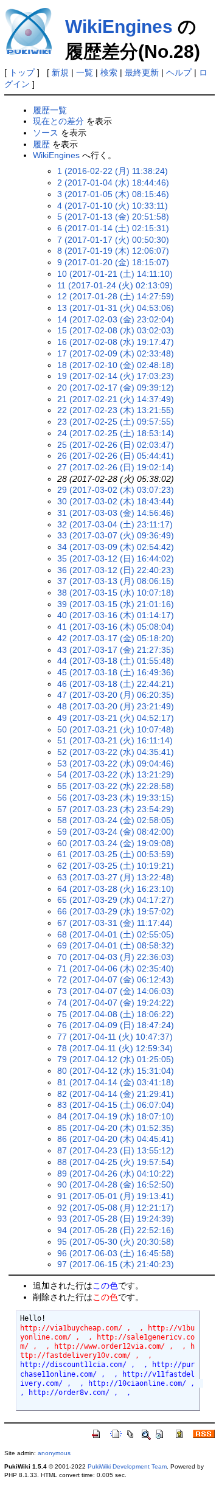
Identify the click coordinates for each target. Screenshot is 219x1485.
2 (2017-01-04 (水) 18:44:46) (113, 182)
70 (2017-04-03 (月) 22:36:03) (115, 957)
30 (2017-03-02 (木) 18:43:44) (115, 501)
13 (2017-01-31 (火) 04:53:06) (115, 308)
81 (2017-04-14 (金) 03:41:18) (115, 1082)
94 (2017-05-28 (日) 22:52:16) (115, 1230)
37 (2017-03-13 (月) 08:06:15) (115, 581)
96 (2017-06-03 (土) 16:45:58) (115, 1253)
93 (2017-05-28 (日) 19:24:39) (115, 1218)
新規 (60, 72)
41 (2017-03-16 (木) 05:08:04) (115, 626)
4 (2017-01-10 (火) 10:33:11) (112, 205)
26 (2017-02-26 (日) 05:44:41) (115, 456)
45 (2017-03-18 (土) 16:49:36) (115, 672)
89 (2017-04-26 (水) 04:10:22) (115, 1173)
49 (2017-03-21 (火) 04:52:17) (115, 718)
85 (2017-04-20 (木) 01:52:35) (115, 1128)
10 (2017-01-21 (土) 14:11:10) (115, 274)
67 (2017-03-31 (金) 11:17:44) (115, 923)
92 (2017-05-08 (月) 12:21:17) (115, 1207)
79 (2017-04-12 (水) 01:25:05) (115, 1059)
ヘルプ (179, 72)
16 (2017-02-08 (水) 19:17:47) (115, 342)
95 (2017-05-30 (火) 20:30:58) (115, 1242)
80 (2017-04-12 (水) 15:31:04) (115, 1071)
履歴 (41, 144)
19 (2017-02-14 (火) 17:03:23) (115, 376)
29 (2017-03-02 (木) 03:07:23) (115, 490)
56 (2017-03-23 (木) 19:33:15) (115, 797)
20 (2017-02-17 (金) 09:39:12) (115, 387)
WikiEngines (119, 26)
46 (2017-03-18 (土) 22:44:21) (115, 684)
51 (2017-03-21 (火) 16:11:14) (115, 740)
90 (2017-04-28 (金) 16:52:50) (115, 1184)
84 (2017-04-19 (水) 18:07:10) (115, 1116)
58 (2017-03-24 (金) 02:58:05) (115, 820)
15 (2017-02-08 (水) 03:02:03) (115, 330)
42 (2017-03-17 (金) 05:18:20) (115, 638)
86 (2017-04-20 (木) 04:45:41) (115, 1139)
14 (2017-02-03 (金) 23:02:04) (115, 319)
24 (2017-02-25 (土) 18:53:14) (115, 433)
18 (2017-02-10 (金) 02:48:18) (115, 365)
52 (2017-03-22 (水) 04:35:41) (115, 752)
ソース (45, 132)
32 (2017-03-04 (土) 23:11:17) (115, 524)
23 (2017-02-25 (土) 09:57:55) (115, 421)
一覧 (84, 72)
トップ (22, 72)
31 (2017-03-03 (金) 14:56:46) (115, 513)
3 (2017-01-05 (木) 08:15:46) (113, 194)
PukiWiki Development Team (127, 1466)
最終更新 (142, 72)
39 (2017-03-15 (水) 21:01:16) (115, 604)
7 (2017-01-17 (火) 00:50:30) (113, 240)
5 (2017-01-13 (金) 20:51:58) (113, 216)
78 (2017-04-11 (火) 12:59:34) (115, 1048)
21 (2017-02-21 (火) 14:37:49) (115, 399)
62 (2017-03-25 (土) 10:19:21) (115, 866)
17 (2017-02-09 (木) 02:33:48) (115, 353)
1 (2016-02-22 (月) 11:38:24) (112, 171)
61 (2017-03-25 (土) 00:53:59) (115, 854)
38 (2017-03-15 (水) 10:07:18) (115, 592)
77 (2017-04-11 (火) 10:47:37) (115, 1037)
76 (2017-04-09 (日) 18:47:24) (115, 1025)
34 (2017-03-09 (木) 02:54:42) (115, 547)
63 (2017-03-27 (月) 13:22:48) (115, 877)
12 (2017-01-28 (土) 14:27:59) (115, 296)
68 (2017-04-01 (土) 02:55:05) (115, 934)
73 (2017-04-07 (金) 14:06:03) (115, 991)
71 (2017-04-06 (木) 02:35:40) (115, 968)
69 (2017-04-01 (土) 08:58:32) (115, 945)
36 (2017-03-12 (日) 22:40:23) (115, 570)
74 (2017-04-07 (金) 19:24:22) (115, 1002)
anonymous (54, 1453)
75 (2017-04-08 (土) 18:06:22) (115, 1014)
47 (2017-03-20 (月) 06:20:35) (115, 695)
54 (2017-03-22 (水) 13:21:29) (115, 774)
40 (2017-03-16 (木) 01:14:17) (115, 615)
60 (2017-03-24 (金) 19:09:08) (115, 843)
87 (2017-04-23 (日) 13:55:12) (115, 1150)
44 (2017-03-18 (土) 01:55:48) (115, 661)
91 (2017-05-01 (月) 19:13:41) (115, 1196)
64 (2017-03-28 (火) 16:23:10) (115, 889)
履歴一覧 (50, 110)
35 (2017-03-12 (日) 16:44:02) (115, 558)
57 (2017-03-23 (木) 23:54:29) (115, 809)
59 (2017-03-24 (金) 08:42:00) (115, 831)
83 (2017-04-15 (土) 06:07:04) (115, 1105)
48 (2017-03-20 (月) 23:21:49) (115, 706)
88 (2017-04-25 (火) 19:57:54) (115, 1162)
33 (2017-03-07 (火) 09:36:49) (115, 535)
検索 (108, 72)
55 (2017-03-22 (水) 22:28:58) (115, 786)
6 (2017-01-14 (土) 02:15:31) (113, 228)
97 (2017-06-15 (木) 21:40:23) (115, 1264)
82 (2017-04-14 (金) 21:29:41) (115, 1094)
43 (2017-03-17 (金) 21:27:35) (115, 650)
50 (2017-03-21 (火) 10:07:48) (115, 729)
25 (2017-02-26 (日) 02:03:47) (115, 445)
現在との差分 (58, 121)
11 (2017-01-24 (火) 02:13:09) (115, 285)
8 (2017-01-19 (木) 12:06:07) (113, 251)
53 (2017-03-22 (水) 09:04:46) (115, 763)
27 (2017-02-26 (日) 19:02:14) (115, 467)
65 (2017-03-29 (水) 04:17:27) (115, 900)
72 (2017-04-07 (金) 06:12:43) (115, 979)
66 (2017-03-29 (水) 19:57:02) (115, 911)
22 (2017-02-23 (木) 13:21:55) (115, 410)
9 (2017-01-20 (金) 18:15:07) (113, 262)
